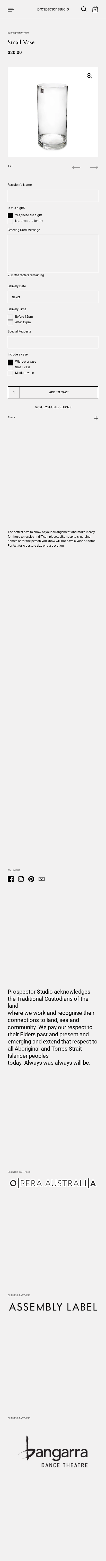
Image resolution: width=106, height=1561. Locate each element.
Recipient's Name (20, 185)
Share (11, 417)
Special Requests (19, 331)
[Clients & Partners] (53, 1188)
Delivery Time (17, 309)
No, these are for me (29, 221)
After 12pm (23, 322)
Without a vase (25, 362)
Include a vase (18, 354)
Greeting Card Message (24, 230)
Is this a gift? (16, 208)
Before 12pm (24, 316)
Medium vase (24, 373)
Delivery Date (17, 286)
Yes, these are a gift (28, 215)
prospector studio (53, 9)
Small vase (22, 367)
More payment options (53, 407)
